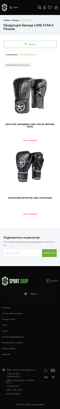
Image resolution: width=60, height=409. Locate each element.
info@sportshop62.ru (13, 394)
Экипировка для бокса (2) (17, 65)
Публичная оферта (8, 349)
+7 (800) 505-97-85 (13, 377)
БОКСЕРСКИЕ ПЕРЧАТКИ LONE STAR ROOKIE (30, 198)
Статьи (4, 325)
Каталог (54, 281)
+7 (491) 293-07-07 (13, 374)
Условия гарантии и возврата (12, 313)
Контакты (5, 331)
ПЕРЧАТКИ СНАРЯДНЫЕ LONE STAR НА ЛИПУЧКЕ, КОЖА (30, 125)
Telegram (33, 294)
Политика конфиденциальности (13, 337)
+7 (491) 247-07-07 (13, 386)
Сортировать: (12, 54)
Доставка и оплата (8, 319)
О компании (6, 308)
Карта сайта (6, 354)
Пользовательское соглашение (12, 343)
